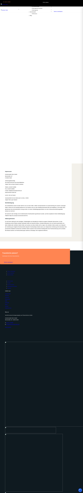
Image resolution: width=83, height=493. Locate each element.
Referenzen (34, 13)
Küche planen (46, 2)
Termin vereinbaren (11, 271)
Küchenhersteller (35, 6)
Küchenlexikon (33, 4)
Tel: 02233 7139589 (6, 1)
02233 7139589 (9, 322)
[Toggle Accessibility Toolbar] (80, 490)
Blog (31, 15)
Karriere (9, 288)
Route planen (8, 327)
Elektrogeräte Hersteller (37, 8)
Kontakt (8, 282)
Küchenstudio (33, 11)
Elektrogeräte (35, 10)
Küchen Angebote (33, 3)
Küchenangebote (10, 273)
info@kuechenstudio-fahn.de (12, 324)
